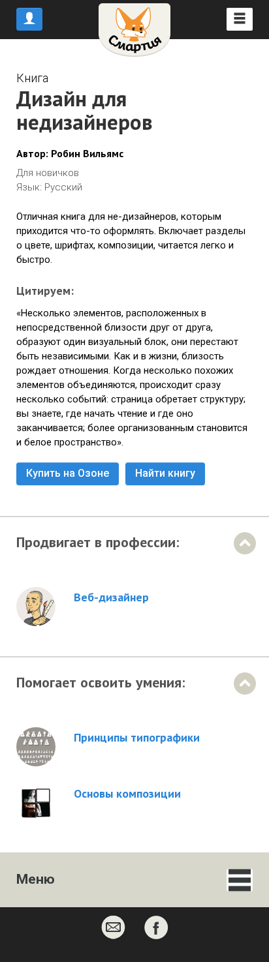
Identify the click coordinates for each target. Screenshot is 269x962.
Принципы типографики (137, 737)
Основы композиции (127, 794)
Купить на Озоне (67, 473)
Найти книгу (165, 473)
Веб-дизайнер (111, 597)
